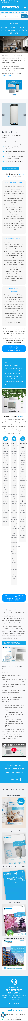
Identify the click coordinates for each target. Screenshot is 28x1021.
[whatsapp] (9, 1)
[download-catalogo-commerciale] (14, 833)
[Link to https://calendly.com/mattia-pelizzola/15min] (14, 982)
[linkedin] (6, 1)
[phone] (17, 1)
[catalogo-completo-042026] (14, 905)
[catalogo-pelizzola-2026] (14, 869)
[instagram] (4, 1)
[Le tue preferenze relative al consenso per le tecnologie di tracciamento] (2, 1019)
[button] (3, 115)
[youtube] (12, 1)
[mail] (14, 1)
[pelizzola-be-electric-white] (10, 6)
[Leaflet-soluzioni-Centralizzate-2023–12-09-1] (14, 941)
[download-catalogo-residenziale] (14, 797)
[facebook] (1, 1)
